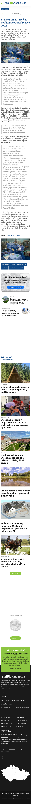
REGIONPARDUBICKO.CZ (22, 708)
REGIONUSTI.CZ (5, 720)
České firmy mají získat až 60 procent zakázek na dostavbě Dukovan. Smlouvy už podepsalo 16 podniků (19, 301)
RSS (24, 700)
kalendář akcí (11, 684)
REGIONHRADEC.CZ (6, 726)
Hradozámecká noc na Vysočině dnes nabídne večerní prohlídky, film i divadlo (12, 459)
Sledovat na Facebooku (15, 287)
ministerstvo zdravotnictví (16, 267)
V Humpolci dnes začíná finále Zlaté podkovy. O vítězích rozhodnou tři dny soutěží (14, 563)
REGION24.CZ (19, 726)
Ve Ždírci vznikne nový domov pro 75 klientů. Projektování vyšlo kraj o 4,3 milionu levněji (15, 527)
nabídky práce (18, 684)
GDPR (27, 793)
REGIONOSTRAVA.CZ (21, 723)
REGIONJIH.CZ (4, 714)
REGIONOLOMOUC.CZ (21, 720)
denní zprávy (10, 682)
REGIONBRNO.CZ (20, 714)
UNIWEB (12, 739)
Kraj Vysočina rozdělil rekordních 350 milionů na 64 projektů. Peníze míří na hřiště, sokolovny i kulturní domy (11, 313)
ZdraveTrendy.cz (4, 751)
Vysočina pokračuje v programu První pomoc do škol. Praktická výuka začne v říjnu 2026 (15, 423)
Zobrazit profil (15, 638)
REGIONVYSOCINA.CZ (21, 711)
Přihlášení (7, 700)
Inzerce (2, 700)
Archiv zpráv (19, 700)
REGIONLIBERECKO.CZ (7, 723)
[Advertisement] (15, 336)
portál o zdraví (12, 749)
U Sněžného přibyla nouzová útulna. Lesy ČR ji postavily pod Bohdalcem (15, 389)
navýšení (4, 267)
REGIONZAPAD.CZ (5, 711)
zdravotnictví (5, 264)
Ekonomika (5, 9)
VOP (14, 795)
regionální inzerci (23, 686)
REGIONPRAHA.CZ (12, 235)
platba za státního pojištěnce (19, 264)
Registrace (13, 700)
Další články (15, 573)
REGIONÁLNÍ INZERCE (15, 668)
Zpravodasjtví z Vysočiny (7, 359)
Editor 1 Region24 (9, 13)
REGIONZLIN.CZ (20, 717)
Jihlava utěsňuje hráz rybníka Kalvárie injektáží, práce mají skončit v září (15, 493)
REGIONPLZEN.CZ (5, 708)
